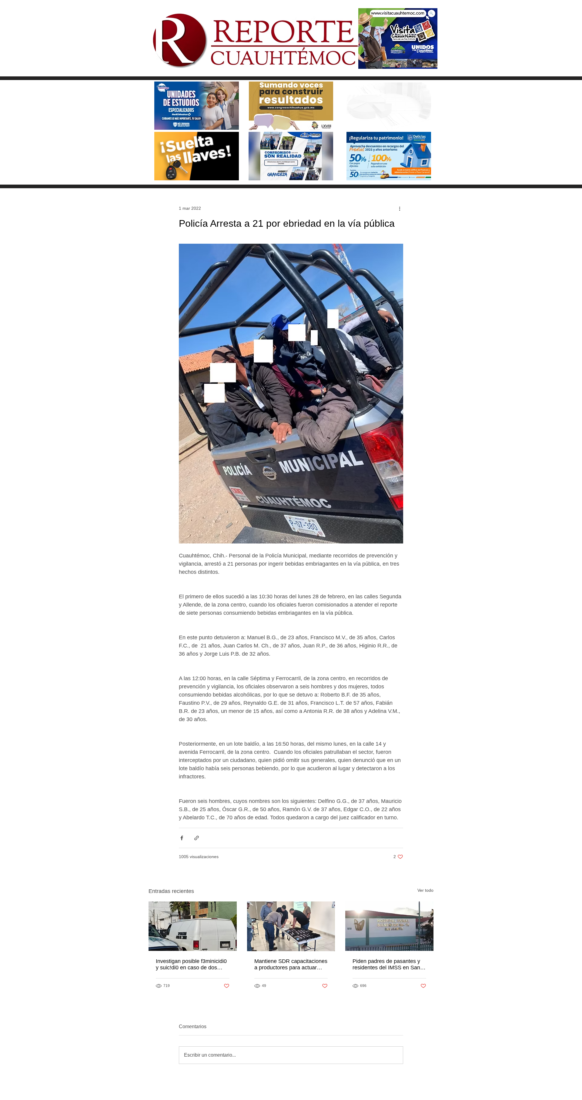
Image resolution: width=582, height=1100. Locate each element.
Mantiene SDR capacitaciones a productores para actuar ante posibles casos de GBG (290, 964)
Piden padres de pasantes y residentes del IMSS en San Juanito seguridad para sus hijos (386, 964)
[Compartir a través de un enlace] (196, 838)
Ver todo (425, 890)
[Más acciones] (399, 208)
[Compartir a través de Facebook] (182, 838)
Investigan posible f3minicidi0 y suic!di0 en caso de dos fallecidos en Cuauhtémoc (191, 964)
